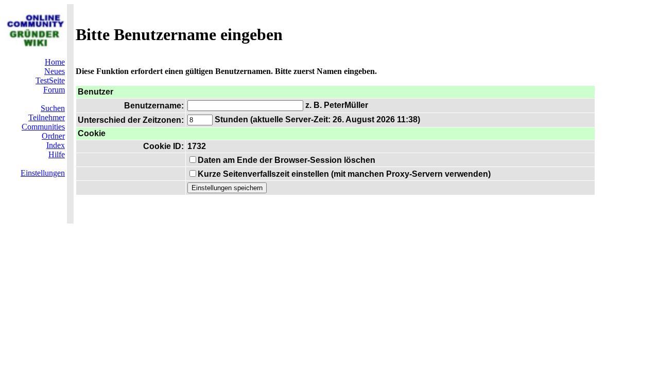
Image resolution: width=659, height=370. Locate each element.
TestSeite (50, 80)
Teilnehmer (46, 117)
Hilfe (56, 154)
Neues (54, 71)
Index (55, 145)
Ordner (53, 136)
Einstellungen (43, 173)
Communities (43, 126)
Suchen (53, 108)
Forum (54, 89)
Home (55, 62)
